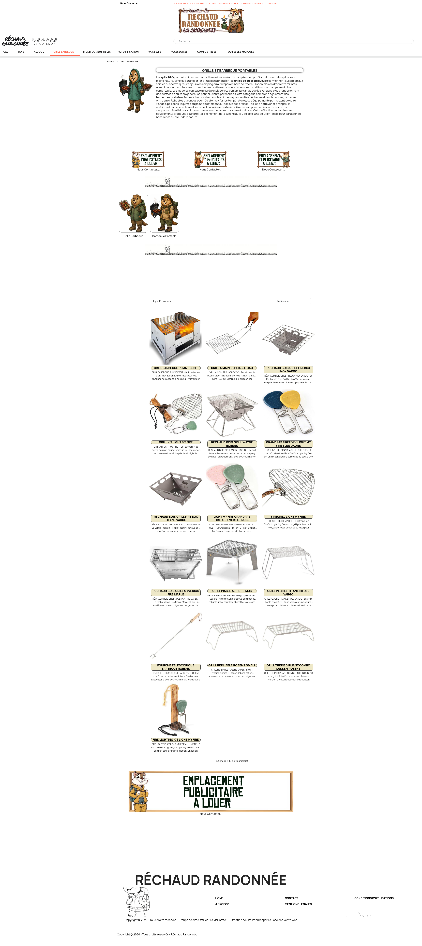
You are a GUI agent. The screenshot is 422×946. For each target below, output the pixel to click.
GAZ (6, 51)
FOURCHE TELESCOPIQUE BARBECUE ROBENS (175, 667)
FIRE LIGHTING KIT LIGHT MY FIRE (176, 740)
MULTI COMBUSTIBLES (97, 51)
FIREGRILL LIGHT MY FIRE (288, 517)
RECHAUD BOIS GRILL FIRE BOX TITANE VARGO (176, 518)
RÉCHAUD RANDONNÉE (15, 41)
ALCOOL (39, 51)
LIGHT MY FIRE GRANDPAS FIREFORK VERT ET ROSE (232, 518)
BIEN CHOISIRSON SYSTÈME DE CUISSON (45, 41)
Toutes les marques (240, 51)
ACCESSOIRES (179, 51)
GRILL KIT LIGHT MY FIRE (176, 442)
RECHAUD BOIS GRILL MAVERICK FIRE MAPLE (176, 592)
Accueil (111, 61)
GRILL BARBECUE (63, 51)
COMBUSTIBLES (206, 51)
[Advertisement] (210, 132)
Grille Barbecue (133, 236)
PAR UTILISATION (128, 51)
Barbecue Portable (164, 236)
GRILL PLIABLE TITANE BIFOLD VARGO (288, 592)
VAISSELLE (154, 51)
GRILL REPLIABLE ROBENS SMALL (232, 665)
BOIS (21, 51)
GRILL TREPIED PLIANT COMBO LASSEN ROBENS (288, 667)
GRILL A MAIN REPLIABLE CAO (232, 368)
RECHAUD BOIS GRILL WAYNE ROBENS (232, 443)
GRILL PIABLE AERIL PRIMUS (232, 591)
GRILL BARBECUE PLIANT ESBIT (176, 368)
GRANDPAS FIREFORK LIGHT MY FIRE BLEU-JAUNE (288, 443)
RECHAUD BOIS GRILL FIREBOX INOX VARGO (288, 369)
